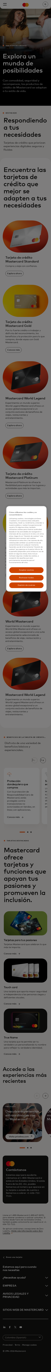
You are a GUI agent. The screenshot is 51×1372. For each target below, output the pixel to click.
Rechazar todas (26, 577)
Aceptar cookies (26, 570)
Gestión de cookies (26, 585)
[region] (26, 549)
